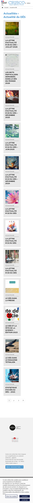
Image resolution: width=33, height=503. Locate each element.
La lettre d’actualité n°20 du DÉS (11, 271)
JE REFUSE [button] (24, 500)
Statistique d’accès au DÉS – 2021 (11, 390)
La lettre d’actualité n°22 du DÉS (11, 211)
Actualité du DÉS (13, 7)
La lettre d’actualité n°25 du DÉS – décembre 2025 (11, 113)
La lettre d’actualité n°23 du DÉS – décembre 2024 (11, 179)
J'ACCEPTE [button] (24, 496)
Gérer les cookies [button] (11, 496)
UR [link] (12, 457)
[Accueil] (2, 7)
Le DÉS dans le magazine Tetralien (11, 360)
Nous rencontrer (13, 467)
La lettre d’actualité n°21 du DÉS (11, 241)
